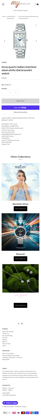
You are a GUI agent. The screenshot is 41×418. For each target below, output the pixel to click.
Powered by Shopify (20, 406)
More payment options (20, 112)
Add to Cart (20, 101)
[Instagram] (22, 324)
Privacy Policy (6, 343)
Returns (4, 341)
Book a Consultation (8, 353)
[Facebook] (18, 324)
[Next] (36, 41)
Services (4, 337)
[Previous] (5, 41)
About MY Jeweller (8, 331)
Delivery (4, 339)
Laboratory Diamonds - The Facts (12, 357)
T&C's (4, 345)
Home (3, 16)
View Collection (20, 208)
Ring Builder (6, 359)
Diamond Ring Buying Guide (10, 355)
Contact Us (5, 333)
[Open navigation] (3, 4)
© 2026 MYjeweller (8, 406)
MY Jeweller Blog (7, 335)
